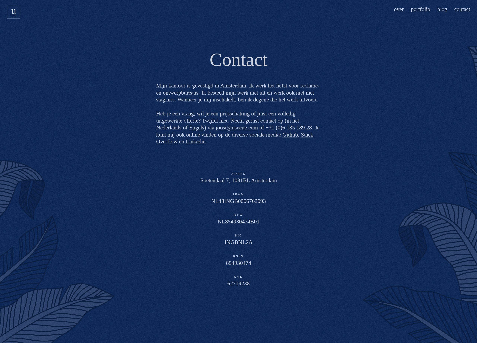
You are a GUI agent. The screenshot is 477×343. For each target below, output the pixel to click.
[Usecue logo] (13, 12)
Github (290, 134)
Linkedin (196, 141)
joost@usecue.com (237, 127)
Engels (196, 127)
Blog (442, 9)
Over (399, 9)
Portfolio (420, 9)
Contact (462, 9)
